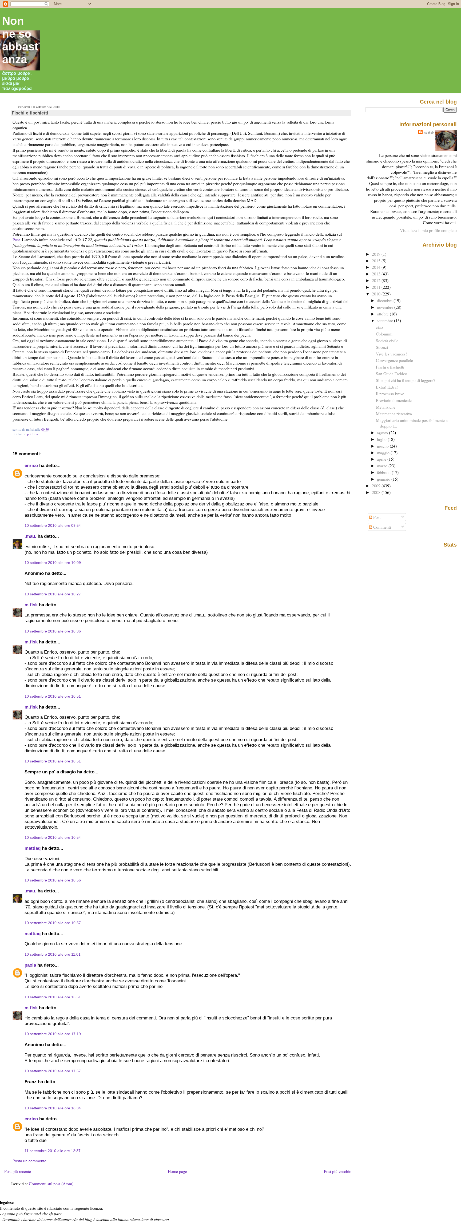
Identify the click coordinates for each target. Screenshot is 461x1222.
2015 (376, 260)
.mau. (30, 536)
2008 (376, 492)
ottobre (383, 314)
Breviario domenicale (394, 400)
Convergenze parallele (394, 360)
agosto (383, 432)
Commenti (381, 527)
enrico (31, 465)
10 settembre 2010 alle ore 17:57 (53, 1071)
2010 (376, 293)
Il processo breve (390, 393)
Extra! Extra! (387, 387)
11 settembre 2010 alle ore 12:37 (53, 1151)
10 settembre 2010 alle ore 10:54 (53, 837)
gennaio (384, 479)
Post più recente (17, 1171)
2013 (376, 273)
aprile (382, 459)
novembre (385, 307)
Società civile (387, 340)
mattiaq (33, 848)
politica (32, 434)
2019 (376, 254)
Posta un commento (29, 1161)
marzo (382, 465)
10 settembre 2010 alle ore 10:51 (53, 696)
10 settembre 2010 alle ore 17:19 (53, 1034)
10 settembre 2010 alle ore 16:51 (53, 997)
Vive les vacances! (391, 354)
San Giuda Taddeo (391, 373)
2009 (376, 485)
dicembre (385, 300)
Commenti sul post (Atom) (51, 1183)
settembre (385, 320)
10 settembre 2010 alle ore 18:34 (53, 1108)
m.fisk (31, 604)
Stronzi (382, 347)
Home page (177, 1171)
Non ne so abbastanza (20, 40)
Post (16, 239)
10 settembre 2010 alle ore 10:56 (53, 880)
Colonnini (384, 334)
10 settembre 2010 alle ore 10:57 (53, 923)
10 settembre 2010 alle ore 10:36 (53, 631)
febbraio (384, 472)
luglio (382, 439)
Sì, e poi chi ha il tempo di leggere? (405, 380)
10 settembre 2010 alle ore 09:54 (53, 525)
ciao (379, 327)
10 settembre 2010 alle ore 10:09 (53, 562)
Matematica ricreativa (394, 413)
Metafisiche (385, 407)
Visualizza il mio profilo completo (428, 230)
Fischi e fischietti (30, 113)
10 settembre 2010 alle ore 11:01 (53, 954)
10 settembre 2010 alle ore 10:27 (53, 594)
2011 (376, 287)
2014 (376, 267)
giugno (383, 446)
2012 (376, 280)
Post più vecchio (337, 1171)
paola (30, 965)
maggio (384, 452)
